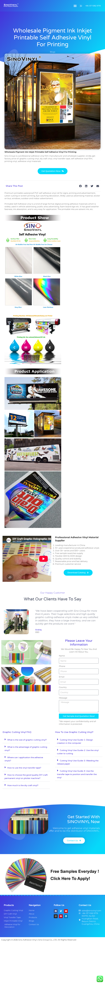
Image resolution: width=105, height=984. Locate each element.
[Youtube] (66, 911)
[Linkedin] (66, 916)
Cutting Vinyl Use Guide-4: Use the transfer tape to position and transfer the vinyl (77, 774)
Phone (62, 666)
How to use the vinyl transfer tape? (24, 768)
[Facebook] (56, 911)
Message (63, 698)
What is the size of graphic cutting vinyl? (27, 740)
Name (62, 656)
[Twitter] (61, 911)
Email (61, 677)
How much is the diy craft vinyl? (22, 785)
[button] (75, 5)
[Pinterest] (61, 916)
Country (63, 687)
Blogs (52, 52)
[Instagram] (56, 916)
